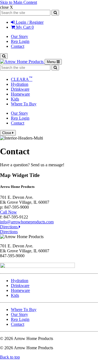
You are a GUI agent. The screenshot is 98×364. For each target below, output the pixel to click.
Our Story (19, 36)
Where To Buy (23, 104)
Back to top (10, 357)
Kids (15, 99)
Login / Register (29, 22)
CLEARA (21, 79)
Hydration (19, 84)
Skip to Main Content (18, 2)
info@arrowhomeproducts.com (27, 222)
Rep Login (20, 41)
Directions (9, 226)
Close (7, 133)
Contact (17, 46)
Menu (54, 62)
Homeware (20, 94)
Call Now (8, 212)
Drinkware (20, 89)
